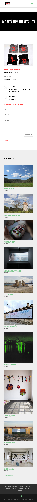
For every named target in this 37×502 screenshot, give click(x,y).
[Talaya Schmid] (18, 392)
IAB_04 (6, 190)
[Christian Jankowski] (18, 203)
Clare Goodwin (9, 469)
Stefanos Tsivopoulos (12, 271)
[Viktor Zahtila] (18, 230)
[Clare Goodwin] (18, 457)
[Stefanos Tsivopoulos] (18, 258)
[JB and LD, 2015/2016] (18, 55)
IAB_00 (27, 488)
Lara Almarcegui (10, 294)
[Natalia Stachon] (18, 347)
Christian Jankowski (12, 215)
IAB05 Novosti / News (10, 486)
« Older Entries (8, 475)
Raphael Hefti (9, 188)
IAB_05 (22, 486)
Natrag (7, 141)
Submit (27, 135)
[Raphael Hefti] (18, 176)
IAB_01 (21, 488)
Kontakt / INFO (17, 491)
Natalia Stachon (10, 364)
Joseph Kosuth (9, 442)
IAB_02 (14, 488)
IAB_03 (8, 488)
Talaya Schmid (9, 415)
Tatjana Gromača (10, 326)
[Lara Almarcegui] (18, 284)
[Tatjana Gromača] (18, 312)
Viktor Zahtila (9, 242)
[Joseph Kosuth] (18, 431)
